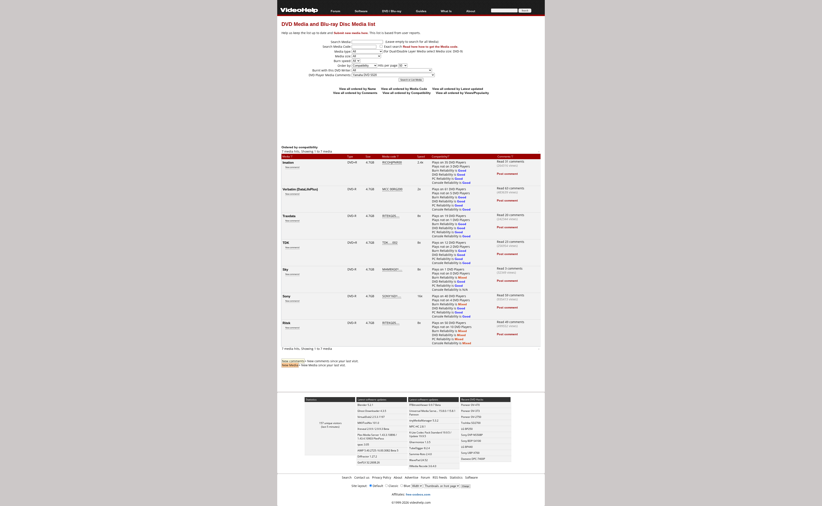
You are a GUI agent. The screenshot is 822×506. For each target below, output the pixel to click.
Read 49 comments (510, 322)
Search (347, 477)
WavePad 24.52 (418, 460)
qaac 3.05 (363, 444)
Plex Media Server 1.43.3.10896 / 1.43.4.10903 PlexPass (377, 436)
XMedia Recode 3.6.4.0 (422, 466)
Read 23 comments (510, 242)
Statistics (456, 477)
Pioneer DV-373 (470, 411)
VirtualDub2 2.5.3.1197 (371, 417)
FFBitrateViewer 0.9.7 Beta (425, 405)
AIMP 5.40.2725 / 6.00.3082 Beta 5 (377, 450)
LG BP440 (467, 447)
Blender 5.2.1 (365, 405)
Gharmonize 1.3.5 (419, 442)
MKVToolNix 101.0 (368, 423)
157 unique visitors (330, 423)
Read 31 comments (510, 161)
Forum (335, 11)
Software (361, 11)
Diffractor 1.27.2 (367, 456)
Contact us (361, 477)
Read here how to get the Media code (430, 47)
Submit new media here (351, 33)
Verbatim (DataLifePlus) (300, 189)
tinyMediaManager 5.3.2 (423, 420)
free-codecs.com (418, 494)
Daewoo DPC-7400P (473, 459)
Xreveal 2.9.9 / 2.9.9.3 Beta (373, 429)
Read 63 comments (510, 188)
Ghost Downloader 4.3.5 (371, 411)
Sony (286, 296)
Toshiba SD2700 (471, 423)
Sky (285, 269)
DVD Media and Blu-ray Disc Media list (328, 23)
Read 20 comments (510, 215)
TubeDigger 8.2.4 (419, 448)
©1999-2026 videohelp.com (411, 502)
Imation (288, 162)
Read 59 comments (510, 295)
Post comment (507, 174)
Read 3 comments (510, 268)
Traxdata (289, 216)
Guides (421, 11)
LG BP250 (467, 429)
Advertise (411, 477)
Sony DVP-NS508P (472, 435)
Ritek (286, 323)
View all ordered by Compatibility (407, 93)
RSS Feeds (440, 477)
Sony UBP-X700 (470, 453)
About (398, 477)
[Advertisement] (411, 127)
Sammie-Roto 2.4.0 (420, 454)
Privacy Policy (381, 477)
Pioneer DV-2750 (471, 417)
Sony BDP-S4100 (471, 441)
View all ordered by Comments (355, 93)
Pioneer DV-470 (470, 405)
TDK (286, 242)
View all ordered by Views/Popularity (462, 93)
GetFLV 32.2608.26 (368, 462)
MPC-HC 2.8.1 (417, 426)
